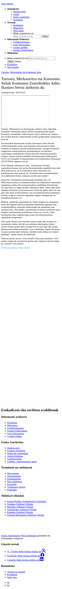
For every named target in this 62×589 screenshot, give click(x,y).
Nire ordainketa (14, 481)
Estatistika (12, 489)
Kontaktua (18, 25)
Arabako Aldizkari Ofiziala (20, 504)
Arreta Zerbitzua (15, 456)
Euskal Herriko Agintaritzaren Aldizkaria (26, 501)
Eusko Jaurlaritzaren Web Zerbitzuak (18, 535)
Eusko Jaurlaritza (21, 17)
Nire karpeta (13, 67)
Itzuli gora (12, 577)
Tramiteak (18, 19)
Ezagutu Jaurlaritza (16, 450)
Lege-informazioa (21, 44)
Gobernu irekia (14, 459)
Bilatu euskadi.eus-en (23, 33)
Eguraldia (11, 484)
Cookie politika (20, 47)
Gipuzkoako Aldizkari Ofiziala (21, 509)
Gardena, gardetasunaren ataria (22, 461)
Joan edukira (7, 3)
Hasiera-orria (19, 11)
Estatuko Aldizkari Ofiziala (20, 512)
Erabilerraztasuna (21, 42)
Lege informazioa (15, 433)
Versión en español (16, 572)
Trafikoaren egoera (16, 487)
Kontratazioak (14, 479)
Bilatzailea (18, 28)
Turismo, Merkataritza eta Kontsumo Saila (21, 72)
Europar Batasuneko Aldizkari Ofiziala (25, 515)
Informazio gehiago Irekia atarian (15, 248)
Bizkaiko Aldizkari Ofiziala (20, 507)
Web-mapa (18, 30)
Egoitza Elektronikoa (23, 50)
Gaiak (16, 14)
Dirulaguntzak (14, 476)
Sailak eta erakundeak (17, 453)
